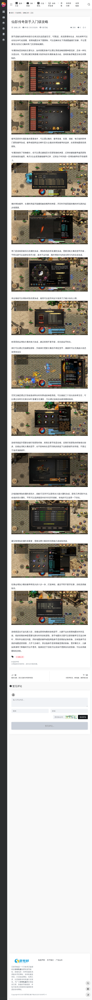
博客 (61, 4)
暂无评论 (17, 686)
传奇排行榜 (68, 4)
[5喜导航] (22, 962)
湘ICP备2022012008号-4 (37, 994)
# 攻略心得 (19, 657)
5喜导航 (44, 27)
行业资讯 (18, 13)
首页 (12, 13)
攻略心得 (26, 13)
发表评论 (83, 717)
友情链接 (77, 4)
